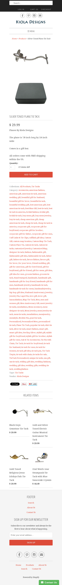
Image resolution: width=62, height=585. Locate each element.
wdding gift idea (27, 362)
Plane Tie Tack (22, 325)
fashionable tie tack (36, 256)
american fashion (37, 190)
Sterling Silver (29, 332)
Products (22, 39)
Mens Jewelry (30, 311)
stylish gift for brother (36, 336)
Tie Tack (19, 343)
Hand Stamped (20, 278)
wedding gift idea (17, 365)
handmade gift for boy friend (22, 281)
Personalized (15, 321)
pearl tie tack (35, 318)
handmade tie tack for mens (21, 289)
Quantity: (13, 163)
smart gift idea (15, 332)
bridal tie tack (15, 216)
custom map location (22, 241)
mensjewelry (44, 314)
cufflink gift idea (36, 238)
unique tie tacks (36, 358)
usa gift (47, 358)
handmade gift (44, 278)
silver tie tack (20, 329)
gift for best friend (33, 267)
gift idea (48, 270)
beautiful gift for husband (32, 197)
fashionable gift (39, 252)
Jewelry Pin (14, 296)
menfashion (22, 307)
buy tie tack (14, 219)
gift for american (17, 267)
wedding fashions (42, 362)
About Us (31, 507)
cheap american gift (29, 219)
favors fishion (33, 259)
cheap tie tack (31, 223)
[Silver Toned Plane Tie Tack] (31, 58)
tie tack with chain (24, 354)
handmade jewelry (22, 285)
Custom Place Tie (16, 245)
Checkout (46, 9)
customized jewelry (23, 248)
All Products (25, 186)
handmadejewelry (43, 289)
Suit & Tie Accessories (30, 340)
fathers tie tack (19, 259)
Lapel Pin (24, 296)
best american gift (38, 205)
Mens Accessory (35, 307)
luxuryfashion (15, 300)
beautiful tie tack (37, 201)
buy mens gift (28, 216)
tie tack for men (28, 347)
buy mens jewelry (43, 216)
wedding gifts (32, 365)
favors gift (44, 259)
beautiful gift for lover (19, 201)
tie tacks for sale (40, 354)
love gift (33, 296)
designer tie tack (16, 252)
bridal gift (44, 212)
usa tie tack (14, 362)
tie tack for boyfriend (33, 343)
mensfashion (32, 314)
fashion (28, 252)
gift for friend (25, 270)
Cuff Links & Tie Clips (18, 238)
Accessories (23, 190)
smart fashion (32, 329)
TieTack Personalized (19, 358)
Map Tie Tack (29, 300)
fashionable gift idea (18, 256)
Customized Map (39, 248)
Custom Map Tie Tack (41, 241)
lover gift (42, 296)
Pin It (24, 384)
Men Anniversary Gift (29, 303)
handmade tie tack (39, 285)
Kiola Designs (23, 376)
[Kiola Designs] (31, 22)
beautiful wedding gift (19, 205)
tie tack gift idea (24, 351)
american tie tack (29, 194)
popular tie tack (37, 325)
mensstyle (13, 318)
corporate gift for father (20, 234)
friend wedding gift (41, 263)
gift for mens (38, 270)
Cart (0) (34, 9)
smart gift (43, 329)
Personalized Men (30, 321)
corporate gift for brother (31, 230)
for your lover (24, 263)
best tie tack (43, 208)
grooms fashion (32, 274)
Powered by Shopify (31, 577)
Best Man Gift (31, 208)
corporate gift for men (42, 234)
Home (18, 565)
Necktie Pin (24, 318)
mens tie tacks (20, 314)
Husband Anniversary (34, 292)
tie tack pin (36, 351)
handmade (32, 278)
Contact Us (31, 512)
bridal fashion (32, 212)
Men (38, 300)
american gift (15, 194)
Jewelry (48, 292)
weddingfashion (21, 369)
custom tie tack (31, 245)
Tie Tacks (35, 186)
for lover (13, 263)
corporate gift (23, 227)
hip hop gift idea (16, 292)
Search (31, 503)
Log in (21, 9)
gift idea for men (16, 274)
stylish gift (41, 332)
